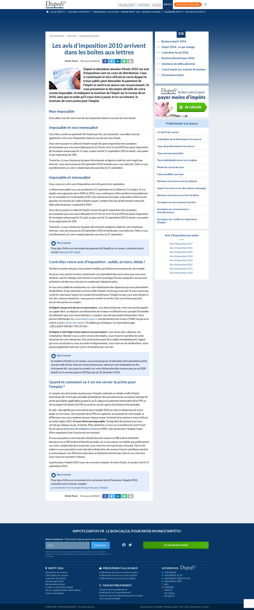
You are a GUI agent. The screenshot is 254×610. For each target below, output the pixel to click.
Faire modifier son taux (170, 174)
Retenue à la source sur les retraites (178, 195)
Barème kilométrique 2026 (178, 58)
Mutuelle (169, 593)
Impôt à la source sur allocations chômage (181, 188)
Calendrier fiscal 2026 (175, 52)
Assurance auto (173, 575)
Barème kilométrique (55, 584)
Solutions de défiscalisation (178, 63)
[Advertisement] (127, 22)
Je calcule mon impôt (176, 544)
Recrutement (195, 607)
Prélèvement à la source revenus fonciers (118, 572)
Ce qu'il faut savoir (168, 132)
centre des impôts (75, 322)
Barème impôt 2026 (131, 12)
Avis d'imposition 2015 (181, 252)
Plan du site (184, 607)
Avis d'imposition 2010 (181, 272)
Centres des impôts (195, 12)
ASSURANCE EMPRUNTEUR (143, 29)
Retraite (169, 596)
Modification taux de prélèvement (115, 592)
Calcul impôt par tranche (56, 575)
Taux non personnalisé (170, 153)
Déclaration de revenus (89, 36)
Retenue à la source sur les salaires (177, 181)
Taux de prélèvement (117, 585)
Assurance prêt (173, 581)
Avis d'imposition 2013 (181, 260)
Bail (166, 584)
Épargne (169, 587)
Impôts (168, 590)
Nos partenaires (146, 607)
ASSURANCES (144, 4)
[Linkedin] (118, 61)
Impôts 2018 (71, 36)
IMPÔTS (168, 4)
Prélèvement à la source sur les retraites (118, 575)
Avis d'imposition (57, 36)
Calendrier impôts (173, 12)
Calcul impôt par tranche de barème (184, 69)
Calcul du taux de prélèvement (113, 589)
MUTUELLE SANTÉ (127, 4)
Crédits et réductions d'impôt (59, 587)
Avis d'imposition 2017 (181, 243)
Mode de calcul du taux (170, 167)
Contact (205, 607)
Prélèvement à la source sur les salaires (117, 578)
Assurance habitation (177, 578)
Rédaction (159, 607)
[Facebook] (105, 61)
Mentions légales (171, 607)
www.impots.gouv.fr (86, 318)
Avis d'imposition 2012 (181, 264)
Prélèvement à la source (106, 12)
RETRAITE (156, 4)
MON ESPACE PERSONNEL (188, 4)
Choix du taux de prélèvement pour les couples (121, 595)
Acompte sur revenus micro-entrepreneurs (173, 211)
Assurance (170, 572)
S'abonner (100, 545)
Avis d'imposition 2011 (181, 268)
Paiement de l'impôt (69, 252)
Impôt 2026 (55, 568)
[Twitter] (112, 61)
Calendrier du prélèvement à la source (179, 139)
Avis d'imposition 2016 (181, 247)
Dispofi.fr (72, 607)
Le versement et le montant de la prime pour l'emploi (79, 487)
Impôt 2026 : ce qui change (178, 47)
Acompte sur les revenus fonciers (176, 202)
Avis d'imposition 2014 (181, 256)
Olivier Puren (71, 61)
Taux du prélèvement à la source (176, 146)
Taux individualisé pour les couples (177, 160)
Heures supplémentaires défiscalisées (63, 590)
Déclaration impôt (173, 75)
